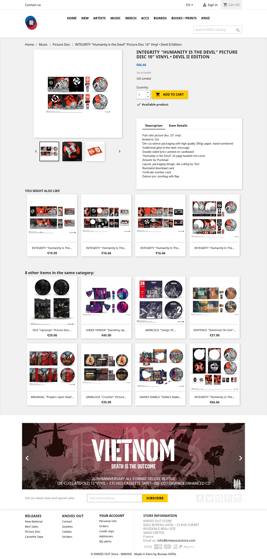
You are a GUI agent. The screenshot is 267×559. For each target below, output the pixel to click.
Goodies (67, 526)
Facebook (200, 498)
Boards (160, 18)
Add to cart (170, 94)
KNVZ (205, 18)
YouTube (219, 498)
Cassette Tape (34, 537)
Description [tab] (153, 125)
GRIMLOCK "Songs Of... (160, 330)
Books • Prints (184, 18)
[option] (133, 456)
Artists (99, 18)
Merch (130, 18)
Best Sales (31, 526)
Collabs (67, 531)
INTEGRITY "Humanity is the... (52, 248)
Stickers (67, 537)
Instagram (238, 498)
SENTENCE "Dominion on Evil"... (214, 330)
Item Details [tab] (178, 125)
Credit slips (106, 531)
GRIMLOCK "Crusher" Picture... (106, 397)
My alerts (105, 541)
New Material (34, 521)
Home (72, 18)
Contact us (33, 5)
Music (115, 18)
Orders (103, 526)
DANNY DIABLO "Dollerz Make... (160, 397)
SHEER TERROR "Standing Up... (106, 330)
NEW (85, 18)
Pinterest (228, 498)
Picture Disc (32, 531)
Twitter (209, 498)
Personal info (107, 521)
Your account (111, 516)
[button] (39, 456)
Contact (67, 521)
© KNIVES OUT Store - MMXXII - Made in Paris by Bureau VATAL (134, 554)
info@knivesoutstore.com (176, 540)
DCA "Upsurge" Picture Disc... (52, 330)
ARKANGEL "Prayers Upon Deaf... (52, 397)
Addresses (106, 536)
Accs (145, 18)
